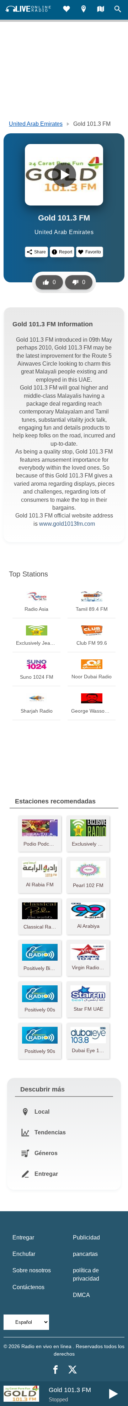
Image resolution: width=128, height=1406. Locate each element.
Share (40, 251)
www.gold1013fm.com (67, 524)
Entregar (23, 1237)
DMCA (81, 1295)
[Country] (100, 10)
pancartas (85, 1254)
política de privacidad (86, 1274)
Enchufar (23, 1254)
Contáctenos (28, 1287)
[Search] (117, 10)
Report (65, 251)
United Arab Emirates (36, 124)
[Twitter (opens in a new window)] (72, 1369)
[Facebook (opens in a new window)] (55, 1369)
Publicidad (86, 1237)
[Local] (83, 10)
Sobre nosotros (31, 1270)
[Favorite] (66, 10)
